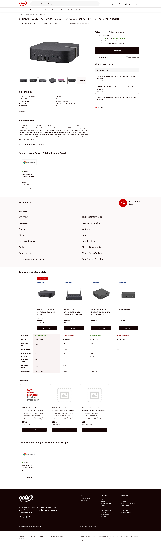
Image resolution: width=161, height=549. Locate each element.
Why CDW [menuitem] (79, 10)
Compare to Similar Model (135, 203)
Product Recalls (125, 505)
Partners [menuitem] (63, 10)
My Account (84, 496)
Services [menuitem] (47, 10)
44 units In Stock (96, 335)
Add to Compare (103, 57)
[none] (23, 10)
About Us (103, 501)
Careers (103, 505)
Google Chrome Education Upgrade (28, 466)
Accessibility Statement (106, 503)
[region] (80, 175)
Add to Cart (46, 328)
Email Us (40, 526)
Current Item (42, 279)
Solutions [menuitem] (40, 10)
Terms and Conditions (57, 536)
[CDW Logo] (23, 3)
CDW (81, 526)
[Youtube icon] (29, 517)
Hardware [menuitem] (23, 10)
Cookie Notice (43, 536)
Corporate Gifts (125, 508)
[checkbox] (96, 57)
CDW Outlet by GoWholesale (128, 512)
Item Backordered (70, 335)
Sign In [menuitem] (130, 4)
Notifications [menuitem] (118, 4)
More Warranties (103, 108)
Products (83, 500)
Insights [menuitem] (70, 10)
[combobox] (62, 3)
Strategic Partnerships (106, 517)
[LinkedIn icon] (23, 517)
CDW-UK (96, 526)
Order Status (84, 498)
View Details (100, 81)
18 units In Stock (41, 335)
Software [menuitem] (31, 10)
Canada (90, 526)
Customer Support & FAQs (127, 499)
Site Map (21, 536)
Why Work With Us (105, 499)
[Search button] (97, 3)
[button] (138, 3)
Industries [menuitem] (55, 10)
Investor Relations (105, 508)
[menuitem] (113, 4)
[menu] (117, 3)
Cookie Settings (23, 539)
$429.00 (101, 32)
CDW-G (85, 526)
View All (21, 111)
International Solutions (106, 510)
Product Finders (125, 510)
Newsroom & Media (105, 514)
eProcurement (124, 501)
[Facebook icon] (20, 517)
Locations (103, 512)
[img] (47, 294)
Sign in (113, 32)
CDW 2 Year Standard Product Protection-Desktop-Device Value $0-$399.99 (63, 409)
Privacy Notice (31, 536)
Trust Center (104, 519)
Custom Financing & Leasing (128, 503)
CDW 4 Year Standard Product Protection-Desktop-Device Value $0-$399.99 (33, 409)
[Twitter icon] (26, 517)
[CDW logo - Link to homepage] (23, 3)
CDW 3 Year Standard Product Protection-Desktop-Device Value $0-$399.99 (93, 409)
